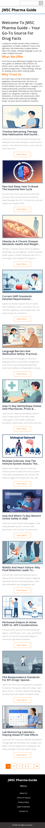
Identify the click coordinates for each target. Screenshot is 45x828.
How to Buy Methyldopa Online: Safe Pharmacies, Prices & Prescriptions (22, 407)
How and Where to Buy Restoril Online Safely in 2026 (21, 517)
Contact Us (23, 811)
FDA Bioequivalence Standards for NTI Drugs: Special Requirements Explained (21, 678)
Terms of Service (23, 797)
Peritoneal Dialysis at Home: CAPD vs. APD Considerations (20, 623)
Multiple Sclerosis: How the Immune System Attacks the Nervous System (19, 462)
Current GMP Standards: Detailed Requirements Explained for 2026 (17, 297)
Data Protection (23, 806)
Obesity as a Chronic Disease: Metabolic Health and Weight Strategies (20, 243)
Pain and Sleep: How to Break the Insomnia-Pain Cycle (20, 188)
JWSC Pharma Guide (19, 10)
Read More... (22, 154)
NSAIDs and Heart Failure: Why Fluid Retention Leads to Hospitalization (21, 569)
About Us (23, 793)
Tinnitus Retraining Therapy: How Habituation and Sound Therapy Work (20, 133)
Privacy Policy (23, 802)
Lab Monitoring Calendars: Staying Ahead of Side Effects (20, 733)
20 (37, 766)
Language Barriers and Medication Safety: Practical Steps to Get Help (19, 352)
